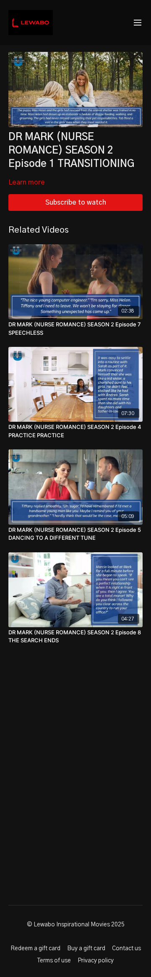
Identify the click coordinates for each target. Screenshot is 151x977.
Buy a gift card (86, 948)
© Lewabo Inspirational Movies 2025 (76, 925)
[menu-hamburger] (138, 23)
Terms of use (54, 961)
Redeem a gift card (35, 948)
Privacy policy (96, 961)
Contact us (126, 948)
